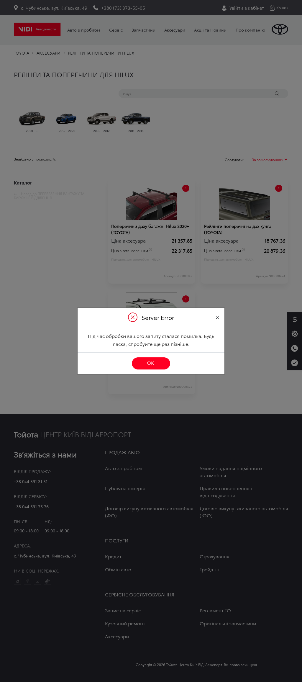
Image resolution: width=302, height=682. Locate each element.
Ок (150, 362)
